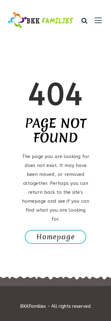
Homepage (55, 237)
